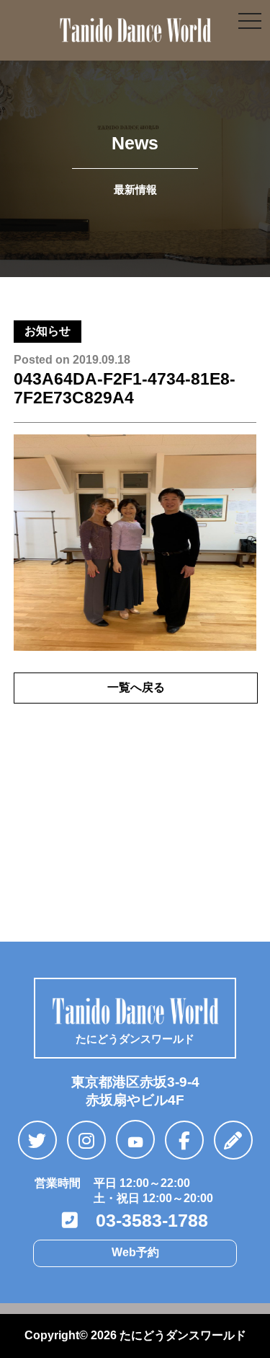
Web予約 (135, 1252)
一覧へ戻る (136, 687)
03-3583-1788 (143, 1220)
